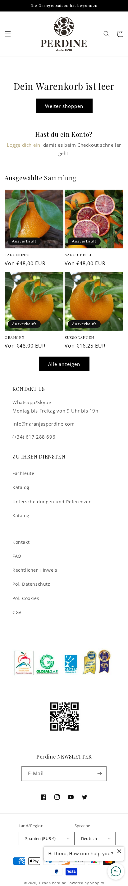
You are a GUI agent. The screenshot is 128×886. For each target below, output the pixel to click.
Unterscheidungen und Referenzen (52, 502)
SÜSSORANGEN (79, 337)
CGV (16, 612)
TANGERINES (17, 254)
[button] (8, 34)
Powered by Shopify (85, 882)
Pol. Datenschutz (31, 584)
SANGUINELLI (78, 254)
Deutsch (89, 838)
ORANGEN (14, 337)
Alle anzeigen (64, 364)
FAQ (16, 556)
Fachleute (23, 473)
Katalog (20, 487)
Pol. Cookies (25, 598)
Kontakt (21, 542)
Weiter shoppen (64, 106)
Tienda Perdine (52, 882)
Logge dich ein (23, 145)
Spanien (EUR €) (40, 838)
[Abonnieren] (99, 773)
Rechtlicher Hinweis (34, 570)
